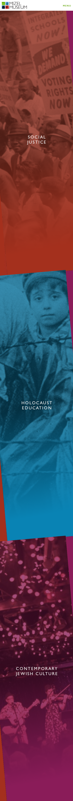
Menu (67, 5)
